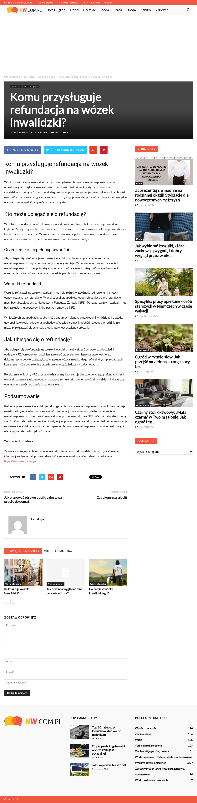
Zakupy (145, 10)
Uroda (131, 10)
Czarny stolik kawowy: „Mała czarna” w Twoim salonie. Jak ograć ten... (160, 417)
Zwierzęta (15, 86)
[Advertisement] (98, 43)
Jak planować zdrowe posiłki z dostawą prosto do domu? (33, 499)
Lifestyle (89, 10)
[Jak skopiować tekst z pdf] (79, 769)
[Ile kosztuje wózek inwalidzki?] (23, 572)
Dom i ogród (56, 10)
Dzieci (74, 10)
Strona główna (46, 2)
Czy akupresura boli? (112, 497)
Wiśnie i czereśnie (145, 728)
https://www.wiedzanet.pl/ (20, 461)
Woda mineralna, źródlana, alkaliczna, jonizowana (163, 757)
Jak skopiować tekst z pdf (109, 765)
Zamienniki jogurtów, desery (152, 751)
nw (136, 204)
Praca (118, 10)
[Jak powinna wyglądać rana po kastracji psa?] (66, 572)
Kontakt (108, 2)
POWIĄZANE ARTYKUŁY (23, 551)
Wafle (138, 739)
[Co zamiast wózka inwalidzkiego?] (108, 572)
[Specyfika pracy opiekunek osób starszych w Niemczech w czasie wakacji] (164, 282)
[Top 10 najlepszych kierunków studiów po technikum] (79, 732)
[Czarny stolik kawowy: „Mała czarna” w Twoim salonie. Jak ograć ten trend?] (164, 393)
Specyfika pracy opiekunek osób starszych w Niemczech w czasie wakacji (163, 306)
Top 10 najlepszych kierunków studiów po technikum (106, 730)
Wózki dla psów (31, 86)
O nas (85, 2)
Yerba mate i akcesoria (148, 745)
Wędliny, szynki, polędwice (150, 762)
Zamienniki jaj (143, 734)
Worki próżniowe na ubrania (151, 780)
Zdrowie (162, 10)
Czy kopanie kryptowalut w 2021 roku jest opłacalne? (108, 749)
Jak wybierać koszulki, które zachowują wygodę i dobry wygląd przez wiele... (160, 250)
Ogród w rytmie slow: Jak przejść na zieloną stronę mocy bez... (162, 361)
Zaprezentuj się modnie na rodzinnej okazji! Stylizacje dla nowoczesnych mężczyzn (162, 195)
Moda (104, 10)
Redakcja (22, 132)
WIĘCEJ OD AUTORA (58, 551)
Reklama (95, 2)
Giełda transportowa (67, 2)
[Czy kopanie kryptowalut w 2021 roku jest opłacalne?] (79, 750)
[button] (188, 10)
